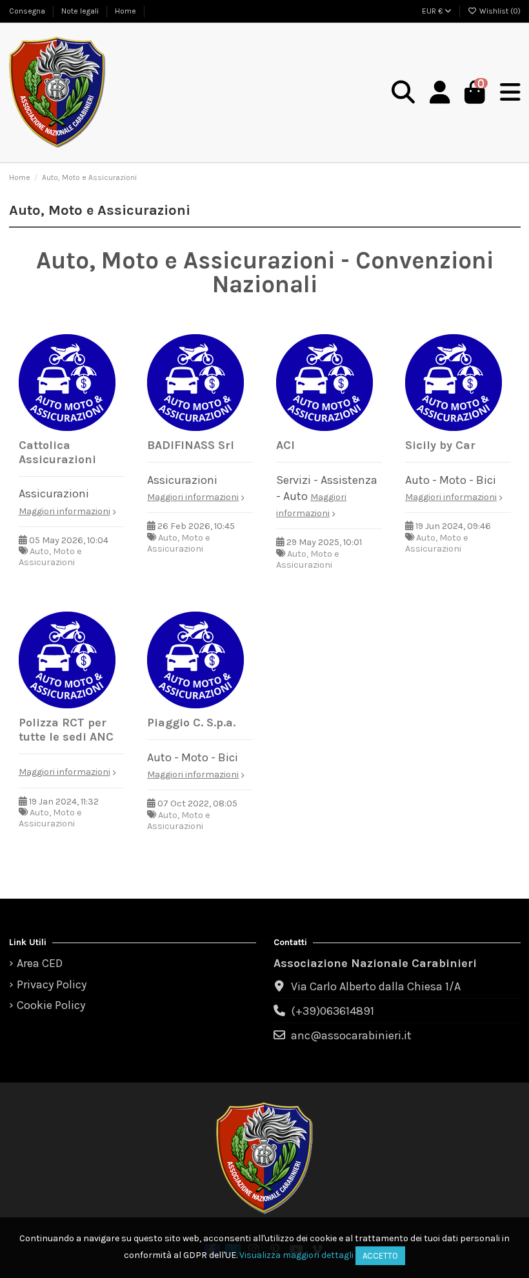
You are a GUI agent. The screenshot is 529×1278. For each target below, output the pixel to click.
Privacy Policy (51, 984)
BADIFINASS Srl (190, 445)
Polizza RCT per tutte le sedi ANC (66, 729)
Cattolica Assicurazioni (57, 452)
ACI (285, 445)
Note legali (81, 10)
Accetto (380, 1256)
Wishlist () (499, 10)
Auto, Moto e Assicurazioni (50, 557)
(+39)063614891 (332, 1011)
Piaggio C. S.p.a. (191, 722)
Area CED (40, 963)
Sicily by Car (440, 445)
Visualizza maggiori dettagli (296, 1255)
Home (125, 10)
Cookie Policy (51, 1005)
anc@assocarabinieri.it (351, 1035)
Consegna (28, 10)
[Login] (439, 93)
